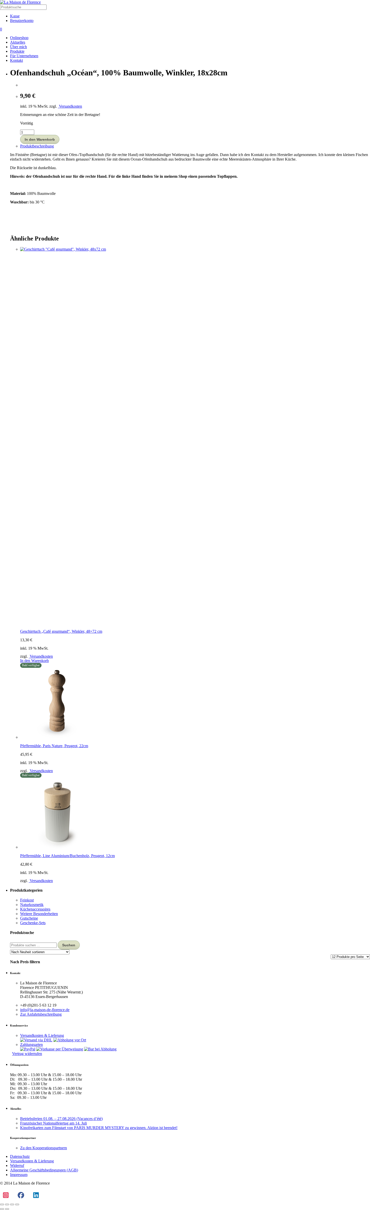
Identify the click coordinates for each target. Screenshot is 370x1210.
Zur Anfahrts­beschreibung (41, 1014)
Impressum (18, 1174)
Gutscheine (29, 918)
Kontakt (16, 60)
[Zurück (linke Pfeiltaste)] (2, 1209)
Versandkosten (70, 106)
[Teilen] (12, 1204)
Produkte (17, 51)
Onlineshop (19, 38)
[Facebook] (20, 1195)
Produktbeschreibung (37, 146)
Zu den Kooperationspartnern (43, 1148)
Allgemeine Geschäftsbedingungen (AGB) (44, 1170)
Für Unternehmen (24, 56)
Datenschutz (20, 1156)
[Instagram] (5, 1195)
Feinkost (27, 900)
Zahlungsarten (31, 1044)
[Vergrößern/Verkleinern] (2, 1204)
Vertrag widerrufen (27, 1053)
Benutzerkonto (21, 20)
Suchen (68, 945)
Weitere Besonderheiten (39, 914)
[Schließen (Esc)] (17, 1204)
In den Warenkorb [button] (34, 660)
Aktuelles (17, 42)
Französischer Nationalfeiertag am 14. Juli (53, 1123)
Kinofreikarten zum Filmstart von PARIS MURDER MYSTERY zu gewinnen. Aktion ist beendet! (98, 1128)
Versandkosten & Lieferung (42, 1035)
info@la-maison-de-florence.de (44, 1010)
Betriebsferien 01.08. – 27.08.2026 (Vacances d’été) (61, 1118)
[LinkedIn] (36, 1195)
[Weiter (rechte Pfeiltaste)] (7, 1209)
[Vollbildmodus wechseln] (7, 1204)
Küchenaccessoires (35, 909)
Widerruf (17, 1165)
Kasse (15, 16)
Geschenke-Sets (33, 923)
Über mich (18, 47)
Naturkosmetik (32, 904)
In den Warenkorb (40, 139)
